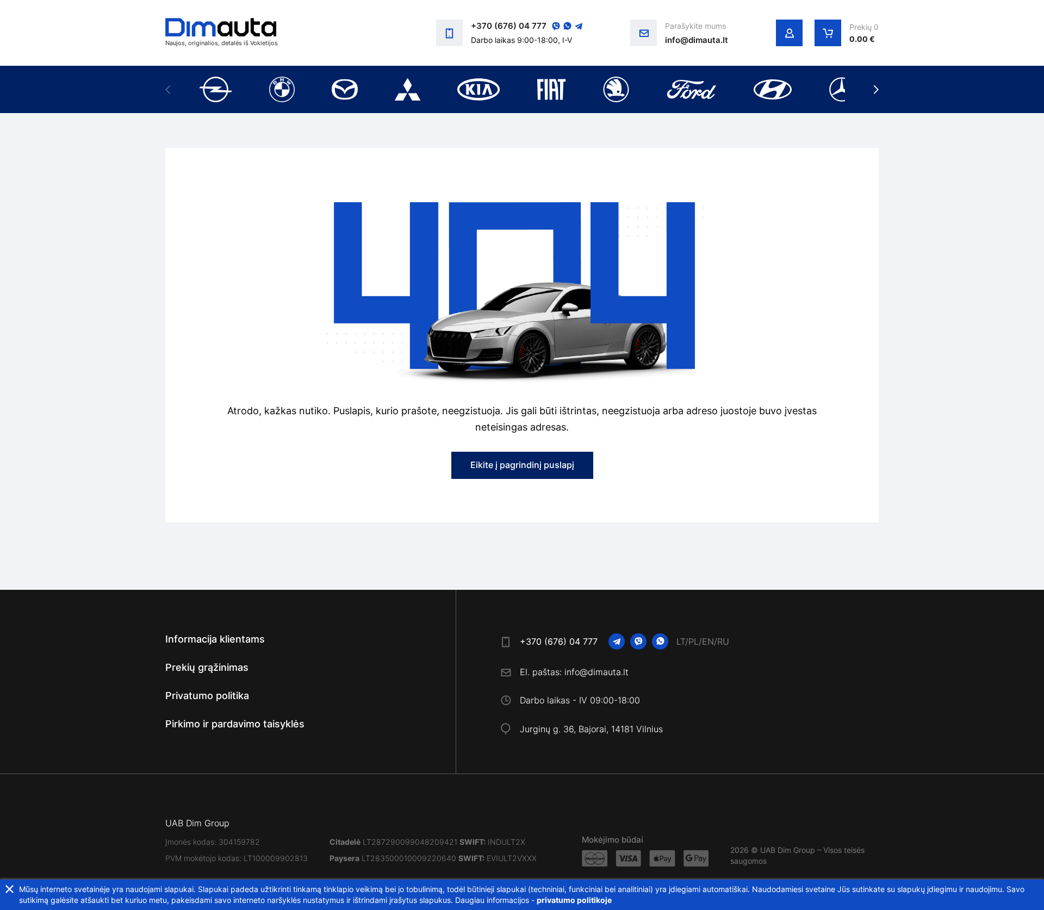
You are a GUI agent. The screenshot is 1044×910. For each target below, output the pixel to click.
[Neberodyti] (9, 889)
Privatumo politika (207, 695)
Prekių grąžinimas (206, 667)
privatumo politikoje (574, 900)
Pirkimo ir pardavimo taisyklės (234, 724)
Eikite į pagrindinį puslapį (522, 464)
